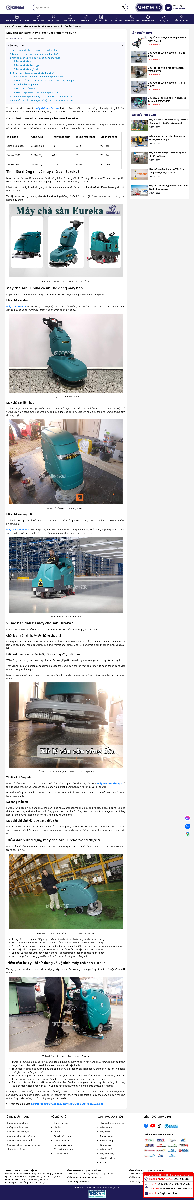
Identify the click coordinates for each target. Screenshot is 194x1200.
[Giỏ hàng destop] (168, 7)
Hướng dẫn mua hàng (17, 1123)
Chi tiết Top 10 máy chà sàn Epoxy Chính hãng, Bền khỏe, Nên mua (67, 1103)
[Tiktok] (159, 1126)
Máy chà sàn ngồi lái (18, 529)
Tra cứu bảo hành (62, 1153)
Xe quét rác (53, 20)
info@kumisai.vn (81, 1181)
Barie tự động (164, 20)
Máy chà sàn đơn (16, 306)
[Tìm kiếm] (123, 7)
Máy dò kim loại (107, 1158)
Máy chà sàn (39, 20)
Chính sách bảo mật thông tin (21, 1136)
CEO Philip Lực (16, 38)
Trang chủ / (10, 26)
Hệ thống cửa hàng (63, 1145)
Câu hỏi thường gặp (63, 1149)
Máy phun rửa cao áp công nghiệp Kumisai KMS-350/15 (166, 99)
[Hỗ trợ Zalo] (187, 826)
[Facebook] (146, 1126)
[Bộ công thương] (171, 1126)
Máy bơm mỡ (148, 20)
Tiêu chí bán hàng (62, 1136)
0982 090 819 (86, 1177)
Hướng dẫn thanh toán (18, 1127)
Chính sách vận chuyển (18, 1131)
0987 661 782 (182, 1184)
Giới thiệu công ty (62, 1123)
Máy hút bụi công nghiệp (17, 20)
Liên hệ (57, 1127)
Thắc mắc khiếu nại (16, 1149)
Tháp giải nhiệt (70, 20)
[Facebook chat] (188, 818)
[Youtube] (152, 1126)
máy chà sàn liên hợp (109, 783)
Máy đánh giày (132, 20)
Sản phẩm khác (182, 20)
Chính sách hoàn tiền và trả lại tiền (23, 1145)
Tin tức (57, 1131)
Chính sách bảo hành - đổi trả (21, 1140)
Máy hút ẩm (116, 20)
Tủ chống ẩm (101, 20)
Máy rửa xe (86, 20)
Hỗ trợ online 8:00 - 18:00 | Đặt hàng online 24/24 (167, 1175)
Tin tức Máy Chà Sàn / (26, 26)
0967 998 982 (151, 7)
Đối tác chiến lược (62, 1140)
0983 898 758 (101, 1177)
